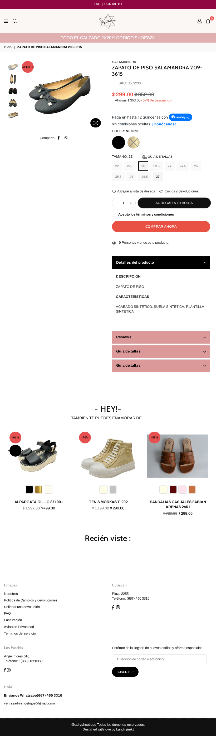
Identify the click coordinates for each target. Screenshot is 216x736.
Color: (125, 131)
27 (158, 176)
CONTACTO (113, 4)
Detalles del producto (135, 262)
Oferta (28, 66)
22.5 (130, 166)
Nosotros (11, 594)
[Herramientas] (199, 21)
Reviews (123, 337)
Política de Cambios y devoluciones (30, 600)
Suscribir (125, 671)
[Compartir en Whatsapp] (66, 138)
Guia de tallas (160, 157)
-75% (85, 437)
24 (169, 166)
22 (117, 166)
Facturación (13, 620)
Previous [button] (25, 94)
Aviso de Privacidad (19, 627)
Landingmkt (125, 729)
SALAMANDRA (124, 62)
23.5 (156, 166)
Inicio (8, 47)
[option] (108, 38)
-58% (154, 437)
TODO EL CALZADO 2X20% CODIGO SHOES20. (108, 37)
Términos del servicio (20, 633)
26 (131, 176)
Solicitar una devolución (22, 607)
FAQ (97, 4)
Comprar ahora (161, 226)
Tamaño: (142, 157)
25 (196, 166)
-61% (15, 437)
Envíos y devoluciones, (182, 191)
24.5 (183, 166)
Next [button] (100, 90)
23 (143, 166)
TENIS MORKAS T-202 (108, 502)
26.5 (144, 176)
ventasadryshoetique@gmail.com (29, 703)
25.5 (118, 176)
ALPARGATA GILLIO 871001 (38, 502)
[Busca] (14, 21)
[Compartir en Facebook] (58, 138)
